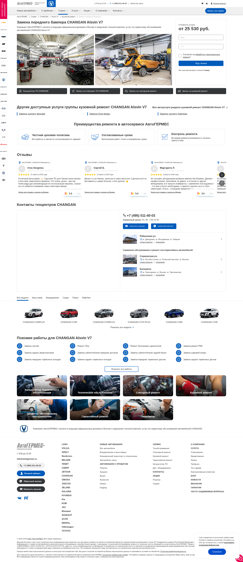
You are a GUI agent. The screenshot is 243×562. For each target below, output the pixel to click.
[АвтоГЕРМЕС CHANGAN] (51, 3)
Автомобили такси (108, 460)
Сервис (156, 484)
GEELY (65, 452)
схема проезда (146, 242)
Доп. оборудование (162, 468)
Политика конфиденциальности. (173, 551)
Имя (180, 34)
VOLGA (65, 448)
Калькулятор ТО (160, 464)
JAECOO (66, 483)
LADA (65, 444)
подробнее (160, 242)
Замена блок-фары (99, 113)
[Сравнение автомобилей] (207, 3)
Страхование (197, 452)
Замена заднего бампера (173, 113)
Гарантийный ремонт (162, 460)
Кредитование (197, 456)
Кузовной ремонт (161, 456)
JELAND (66, 487)
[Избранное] (202, 3)
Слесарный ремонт (162, 452)
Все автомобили (107, 448)
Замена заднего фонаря (32, 113)
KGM (64, 503)
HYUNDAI (66, 495)
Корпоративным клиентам (203, 472)
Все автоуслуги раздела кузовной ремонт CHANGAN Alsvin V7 (188, 107)
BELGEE (66, 460)
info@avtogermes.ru (27, 459)
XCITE (65, 519)
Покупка (103, 468)
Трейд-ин (195, 464)
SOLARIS (66, 491)
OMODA (66, 479)
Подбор (103, 487)
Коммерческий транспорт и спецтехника (118, 456)
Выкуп (102, 476)
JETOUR (66, 472)
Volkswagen (68, 527)
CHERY (65, 468)
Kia (63, 499)
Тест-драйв (196, 468)
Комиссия (104, 480)
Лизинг (194, 460)
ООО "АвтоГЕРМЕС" (35, 539)
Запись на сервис (215, 11)
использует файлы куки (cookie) (115, 555)
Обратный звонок (165, 226)
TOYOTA (66, 531)
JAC (64, 507)
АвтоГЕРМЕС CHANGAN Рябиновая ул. (36, 162)
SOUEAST (67, 515)
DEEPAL (66, 523)
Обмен (103, 484)
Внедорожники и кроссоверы (113, 452)
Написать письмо (137, 226)
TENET (65, 464)
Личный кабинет (32, 473)
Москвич (66, 511)
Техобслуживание (161, 448)
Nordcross (67, 456)
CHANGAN (67, 476)
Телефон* (182, 43)
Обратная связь (136, 3)
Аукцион (103, 472)
